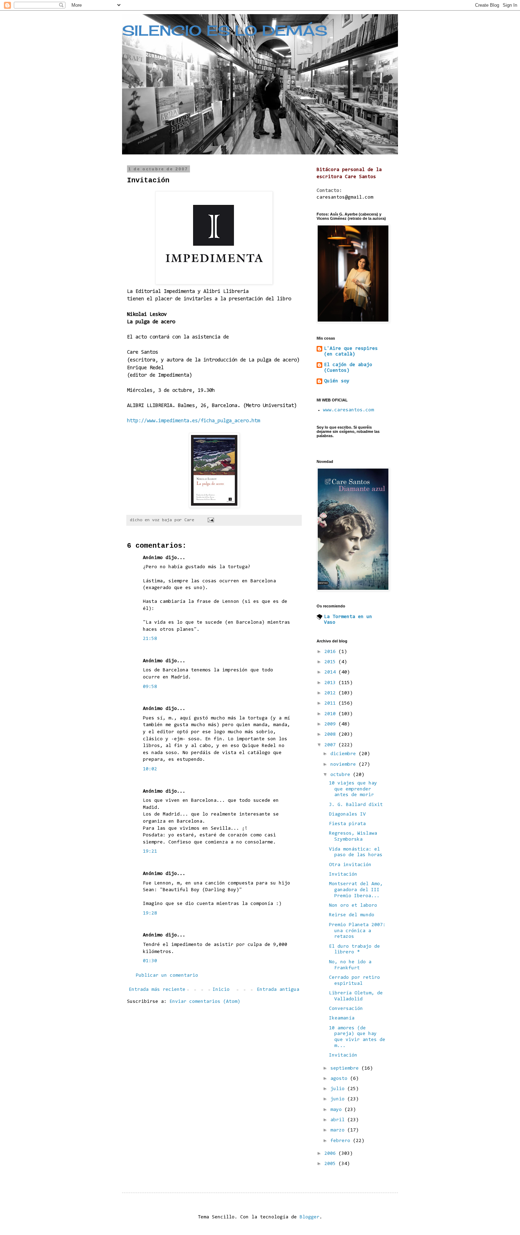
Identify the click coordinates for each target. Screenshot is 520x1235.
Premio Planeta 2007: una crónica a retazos (357, 931)
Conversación (346, 1008)
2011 (331, 703)
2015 (331, 662)
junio (338, 1099)
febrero (341, 1141)
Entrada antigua (278, 989)
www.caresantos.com (348, 410)
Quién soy (336, 381)
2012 (331, 693)
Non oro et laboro (353, 905)
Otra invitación (350, 865)
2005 (331, 1164)
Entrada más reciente (157, 989)
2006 (331, 1153)
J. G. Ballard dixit (356, 804)
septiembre (346, 1068)
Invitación (343, 874)
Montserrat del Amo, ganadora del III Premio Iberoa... (356, 890)
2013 (331, 683)
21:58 (150, 638)
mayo (337, 1109)
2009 (331, 724)
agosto (340, 1078)
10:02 (150, 769)
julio (338, 1089)
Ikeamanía (341, 1018)
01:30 (150, 961)
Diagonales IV (347, 814)
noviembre (344, 764)
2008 (331, 734)
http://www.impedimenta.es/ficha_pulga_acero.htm (193, 421)
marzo (338, 1130)
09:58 (150, 686)
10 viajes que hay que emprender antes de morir (353, 789)
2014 (331, 672)
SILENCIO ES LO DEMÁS (224, 30)
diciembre (344, 754)
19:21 (150, 851)
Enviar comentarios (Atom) (204, 1001)
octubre (341, 774)
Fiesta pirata (347, 824)
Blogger (309, 1217)
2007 (331, 745)
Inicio (221, 989)
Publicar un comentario (167, 975)
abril (338, 1120)
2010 (331, 714)
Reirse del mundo (351, 915)
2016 (331, 651)
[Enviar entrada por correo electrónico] (211, 520)
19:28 (150, 913)
